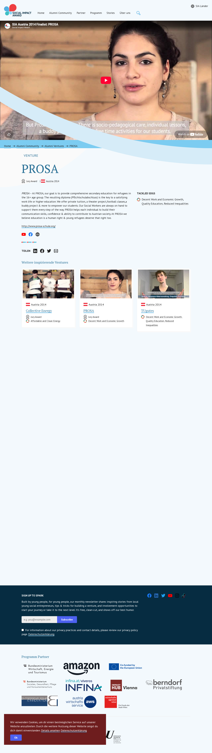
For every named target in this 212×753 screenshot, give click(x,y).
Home (41, 13)
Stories (111, 13)
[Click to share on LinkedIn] (35, 251)
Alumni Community (60, 13)
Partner (81, 13)
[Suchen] (138, 13)
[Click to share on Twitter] (49, 251)
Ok (16, 737)
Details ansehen (50, 730)
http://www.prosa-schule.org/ (39, 226)
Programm (96, 13)
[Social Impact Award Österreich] (17, 10)
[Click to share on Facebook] (42, 251)
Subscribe (67, 619)
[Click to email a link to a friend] (56, 251)
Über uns (125, 13)
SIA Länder (202, 6)
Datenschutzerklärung (74, 730)
